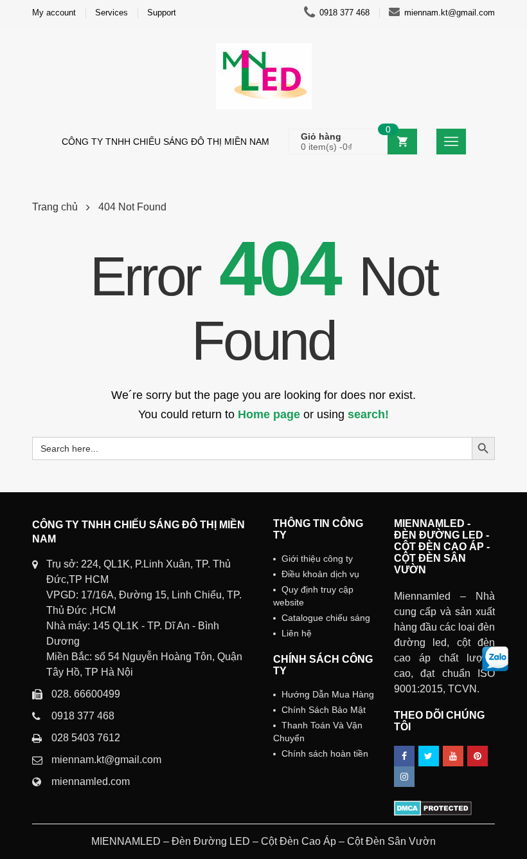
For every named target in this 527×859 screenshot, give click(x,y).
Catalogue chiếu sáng (325, 618)
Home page (269, 414)
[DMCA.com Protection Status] (433, 807)
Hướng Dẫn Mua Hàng (327, 694)
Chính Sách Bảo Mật (323, 710)
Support (161, 12)
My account (54, 12)
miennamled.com (90, 781)
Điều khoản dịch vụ (320, 574)
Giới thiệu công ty (317, 558)
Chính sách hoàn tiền (324, 753)
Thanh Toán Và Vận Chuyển (317, 731)
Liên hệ (296, 633)
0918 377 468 (344, 12)
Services (111, 12)
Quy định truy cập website (313, 595)
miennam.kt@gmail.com (449, 12)
